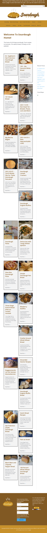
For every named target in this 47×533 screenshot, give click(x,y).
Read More (8, 73)
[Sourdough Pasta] (11, 229)
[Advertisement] (41, 45)
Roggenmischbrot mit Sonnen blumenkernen (10, 372)
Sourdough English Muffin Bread (25, 393)
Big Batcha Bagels (9, 138)
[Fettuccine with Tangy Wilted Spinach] (26, 229)
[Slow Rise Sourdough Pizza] (11, 265)
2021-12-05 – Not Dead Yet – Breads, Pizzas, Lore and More (25, 108)
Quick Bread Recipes (24, 414)
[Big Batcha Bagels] (11, 129)
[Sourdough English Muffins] (26, 195)
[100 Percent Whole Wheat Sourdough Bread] (26, 460)
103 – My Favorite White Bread (25, 68)
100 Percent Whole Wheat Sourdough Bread (25, 470)
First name (19, 502)
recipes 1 (39, 84)
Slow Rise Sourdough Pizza (9, 274)
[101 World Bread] (11, 89)
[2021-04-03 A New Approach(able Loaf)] (26, 129)
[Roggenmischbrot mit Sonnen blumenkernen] (11, 362)
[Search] (43, 6)
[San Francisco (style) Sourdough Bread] (11, 416)
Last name (19, 506)
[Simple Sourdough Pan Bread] (26, 265)
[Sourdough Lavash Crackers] (26, 163)
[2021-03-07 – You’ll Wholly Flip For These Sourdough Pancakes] (11, 163)
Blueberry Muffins (23, 308)
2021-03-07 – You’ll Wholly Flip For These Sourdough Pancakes (10, 175)
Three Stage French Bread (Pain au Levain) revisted (10, 309)
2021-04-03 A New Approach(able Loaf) (25, 140)
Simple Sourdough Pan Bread (25, 275)
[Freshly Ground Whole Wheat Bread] (26, 330)
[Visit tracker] (37, 95)
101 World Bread (8, 98)
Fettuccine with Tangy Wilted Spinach (25, 243)
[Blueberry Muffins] (26, 298)
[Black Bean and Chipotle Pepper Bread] (11, 457)
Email (18, 510)
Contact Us (26, 529)
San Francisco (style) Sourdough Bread (10, 428)
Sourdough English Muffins (25, 204)
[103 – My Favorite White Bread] (26, 58)
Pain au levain (25, 439)
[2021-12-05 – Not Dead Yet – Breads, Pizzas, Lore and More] (26, 93)
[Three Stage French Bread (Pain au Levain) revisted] (11, 298)
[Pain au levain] (26, 433)
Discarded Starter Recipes (25, 361)
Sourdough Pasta (9, 243)
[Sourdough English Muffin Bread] (26, 383)
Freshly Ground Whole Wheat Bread (25, 340)
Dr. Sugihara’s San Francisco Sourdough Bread (10, 59)
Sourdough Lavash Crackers (24, 173)
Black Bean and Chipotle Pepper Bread (10, 465)
